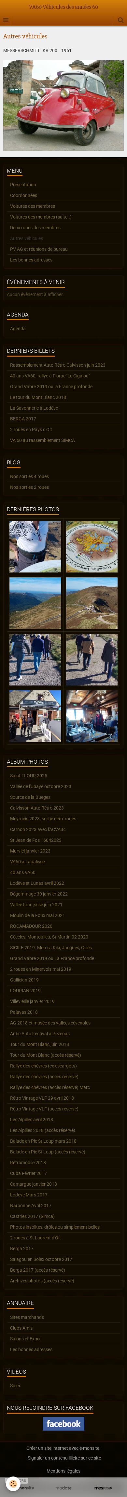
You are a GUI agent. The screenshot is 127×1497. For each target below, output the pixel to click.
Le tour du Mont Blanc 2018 (38, 397)
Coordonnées (23, 195)
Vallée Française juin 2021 (36, 904)
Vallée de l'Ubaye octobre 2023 (40, 786)
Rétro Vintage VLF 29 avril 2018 (42, 1098)
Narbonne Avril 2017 (30, 1205)
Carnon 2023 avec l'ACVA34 (38, 829)
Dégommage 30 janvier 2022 (39, 894)
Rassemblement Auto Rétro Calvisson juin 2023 (58, 365)
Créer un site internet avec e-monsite (62, 1448)
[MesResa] (103, 1488)
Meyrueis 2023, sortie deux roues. (44, 818)
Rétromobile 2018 (28, 1162)
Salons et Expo (25, 1338)
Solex (15, 1385)
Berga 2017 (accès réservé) (37, 1270)
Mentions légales (63, 1471)
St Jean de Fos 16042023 (36, 840)
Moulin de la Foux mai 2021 (37, 915)
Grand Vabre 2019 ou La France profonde (52, 958)
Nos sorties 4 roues (29, 476)
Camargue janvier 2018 (33, 1184)
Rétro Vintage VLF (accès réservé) (44, 1108)
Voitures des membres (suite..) (41, 216)
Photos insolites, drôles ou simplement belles (55, 1227)
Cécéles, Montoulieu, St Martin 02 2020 (49, 936)
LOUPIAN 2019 (25, 990)
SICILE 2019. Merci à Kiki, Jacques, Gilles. (51, 947)
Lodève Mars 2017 (29, 1194)
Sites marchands (27, 1317)
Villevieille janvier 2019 (32, 1001)
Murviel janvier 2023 (30, 851)
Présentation (23, 184)
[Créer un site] (24, 1488)
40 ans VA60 (22, 872)
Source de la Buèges (30, 797)
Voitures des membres (32, 206)
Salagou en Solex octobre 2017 (41, 1259)
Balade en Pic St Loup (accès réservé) (47, 1151)
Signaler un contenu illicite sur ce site (64, 1458)
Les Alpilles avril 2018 (31, 1119)
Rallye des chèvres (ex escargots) (43, 1065)
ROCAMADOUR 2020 (31, 926)
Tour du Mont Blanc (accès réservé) (45, 1055)
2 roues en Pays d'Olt (31, 429)
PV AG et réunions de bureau (39, 249)
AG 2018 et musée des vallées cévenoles (50, 1022)
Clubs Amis (21, 1328)
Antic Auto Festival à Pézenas (40, 1033)
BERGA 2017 (23, 418)
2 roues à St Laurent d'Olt (35, 1237)
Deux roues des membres (35, 227)
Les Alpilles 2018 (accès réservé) (42, 1130)
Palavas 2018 (24, 1012)
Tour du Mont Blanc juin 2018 (39, 1044)
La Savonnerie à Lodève (34, 408)
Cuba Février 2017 (28, 1173)
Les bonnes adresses (31, 259)
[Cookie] (13, 1483)
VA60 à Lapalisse (27, 861)
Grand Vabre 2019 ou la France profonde (51, 386)
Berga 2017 (22, 1248)
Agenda (18, 328)
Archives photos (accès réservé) (42, 1280)
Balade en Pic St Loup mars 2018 (43, 1141)
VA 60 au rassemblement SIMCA (42, 440)
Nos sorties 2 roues (29, 487)
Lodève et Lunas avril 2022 (37, 883)
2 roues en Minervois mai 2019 (40, 969)
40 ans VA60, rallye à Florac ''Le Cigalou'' (50, 375)
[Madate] (63, 1488)
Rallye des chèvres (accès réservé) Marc (50, 1087)
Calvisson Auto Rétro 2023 (37, 808)
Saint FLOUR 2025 (28, 775)
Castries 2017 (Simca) (32, 1216)
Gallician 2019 (24, 979)
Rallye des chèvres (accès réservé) (44, 1076)
